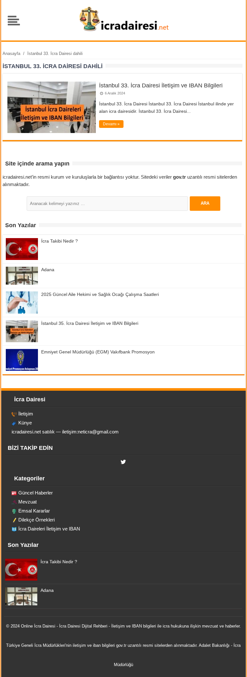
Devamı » (111, 124)
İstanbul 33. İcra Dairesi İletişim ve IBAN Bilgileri (161, 85)
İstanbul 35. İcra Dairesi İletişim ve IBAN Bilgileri (89, 323)
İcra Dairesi (44, 626)
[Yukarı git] (234, 665)
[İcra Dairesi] (123, 30)
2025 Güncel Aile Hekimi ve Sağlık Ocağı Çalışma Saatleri (100, 294)
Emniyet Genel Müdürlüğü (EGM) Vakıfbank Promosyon (98, 351)
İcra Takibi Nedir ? (59, 241)
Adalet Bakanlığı (214, 645)
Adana (47, 269)
